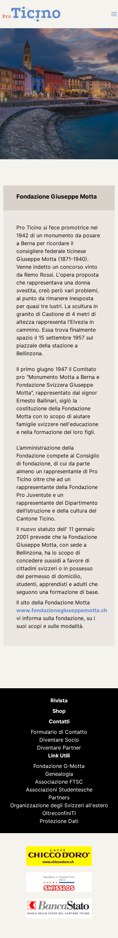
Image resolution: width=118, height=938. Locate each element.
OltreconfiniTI (59, 813)
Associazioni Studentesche (59, 789)
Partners (59, 797)
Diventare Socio (59, 739)
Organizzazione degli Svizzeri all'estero (59, 805)
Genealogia (59, 774)
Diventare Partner (59, 747)
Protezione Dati (59, 821)
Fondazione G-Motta (59, 766)
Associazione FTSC (59, 781)
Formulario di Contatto (59, 732)
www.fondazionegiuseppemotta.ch (61, 610)
